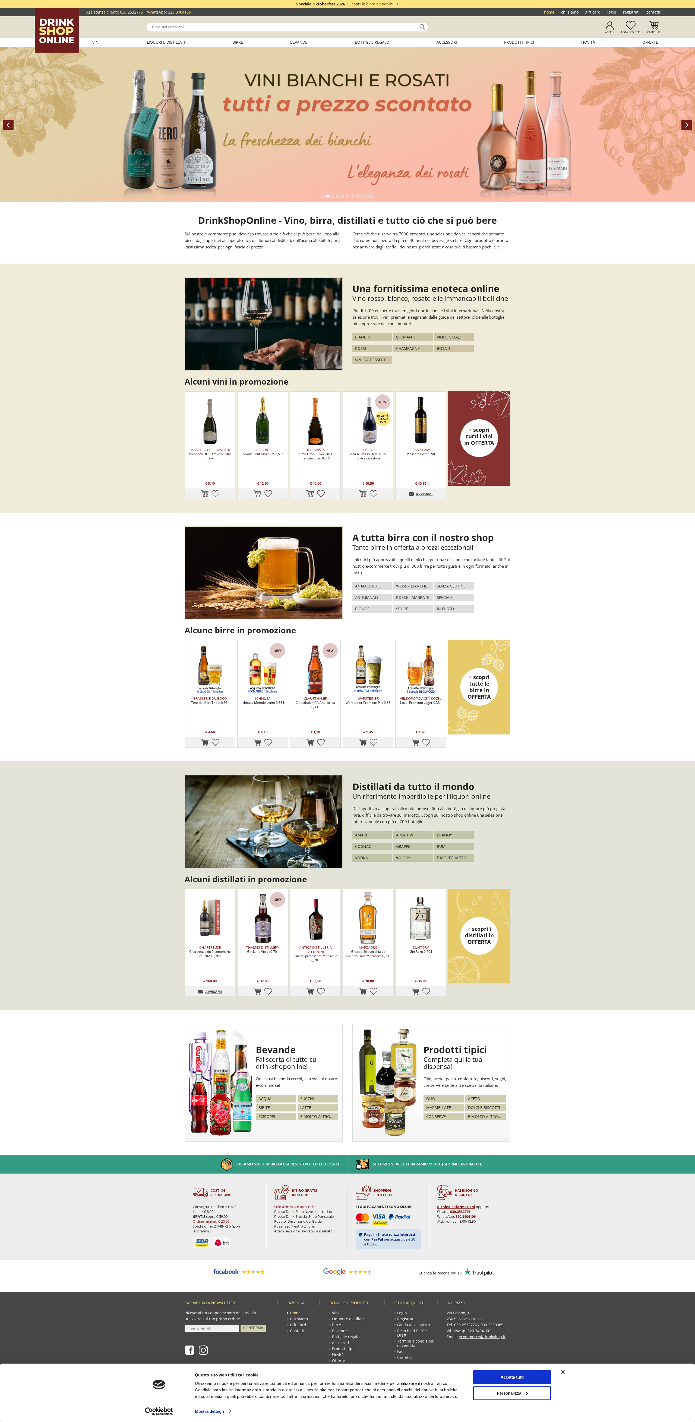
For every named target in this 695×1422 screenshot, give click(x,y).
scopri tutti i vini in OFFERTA (479, 436)
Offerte (650, 42)
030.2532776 (131, 12)
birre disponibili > (382, 4)
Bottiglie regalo (372, 42)
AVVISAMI (424, 493)
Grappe (403, 846)
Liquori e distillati (166, 42)
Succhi (307, 1098)
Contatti (653, 12)
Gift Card (593, 12)
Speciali (444, 597)
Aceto (474, 1098)
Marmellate (438, 1107)
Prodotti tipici (519, 42)
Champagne (408, 348)
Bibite (264, 1107)
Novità (588, 42)
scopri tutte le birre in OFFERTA (479, 686)
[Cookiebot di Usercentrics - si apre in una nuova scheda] (159, 1411)
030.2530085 (492, 1324)
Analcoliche (368, 586)
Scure (402, 608)
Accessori (447, 42)
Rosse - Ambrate (412, 597)
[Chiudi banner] (563, 1372)
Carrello (653, 32)
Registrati (631, 12)
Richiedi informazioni (456, 1206)
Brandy (444, 835)
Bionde (362, 608)
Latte (305, 1107)
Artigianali (366, 597)
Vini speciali (449, 337)
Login (611, 12)
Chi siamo (570, 12)
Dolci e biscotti (484, 1107)
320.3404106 (179, 12)
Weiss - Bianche (411, 586)
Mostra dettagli (209, 1411)
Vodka (361, 857)
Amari (361, 835)
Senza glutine (451, 586)
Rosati (443, 348)
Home (549, 12)
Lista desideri (630, 32)
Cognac (363, 846)
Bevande (298, 42)
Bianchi (362, 337)
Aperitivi (404, 835)
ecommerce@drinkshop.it (482, 1336)
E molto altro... (453, 857)
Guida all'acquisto (413, 1324)
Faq (400, 1351)
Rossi (360, 348)
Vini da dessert (370, 359)
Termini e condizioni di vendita (415, 1343)
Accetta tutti (512, 1377)
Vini (96, 42)
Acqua (264, 1098)
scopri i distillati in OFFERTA (479, 935)
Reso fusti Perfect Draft (413, 1333)
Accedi (609, 32)
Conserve (436, 1116)
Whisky (403, 857)
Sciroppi (266, 1116)
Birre (237, 42)
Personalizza (509, 1393)
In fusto (445, 608)
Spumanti (405, 337)
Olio (430, 1098)
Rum (441, 846)
